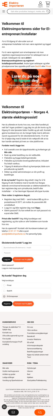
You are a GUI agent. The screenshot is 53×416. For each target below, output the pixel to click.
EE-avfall (30, 342)
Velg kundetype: (8, 280)
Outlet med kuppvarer (10, 371)
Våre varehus (32, 330)
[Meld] (13, 412)
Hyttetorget (31, 368)
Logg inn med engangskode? (13, 268)
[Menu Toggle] (4, 11)
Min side (5, 368)
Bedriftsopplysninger (35, 352)
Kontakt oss (7, 333)
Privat (48, 66)
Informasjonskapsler (35, 345)
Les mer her (37, 398)
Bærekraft (31, 336)
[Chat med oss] (39, 412)
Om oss (30, 327)
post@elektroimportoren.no (13, 234)
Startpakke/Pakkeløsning (36, 380)
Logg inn (7, 259)
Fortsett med (20, 259)
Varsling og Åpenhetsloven (12, 380)
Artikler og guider (8, 374)
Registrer (7, 304)
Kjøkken (30, 377)
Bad (28, 374)
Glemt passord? (8, 265)
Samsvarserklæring (34, 349)
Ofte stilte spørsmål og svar (12, 336)
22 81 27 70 (13, 231)
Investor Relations (34, 339)
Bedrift (38, 66)
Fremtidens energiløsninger (37, 333)
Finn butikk (6, 339)
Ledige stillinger (8, 377)
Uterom (30, 371)
